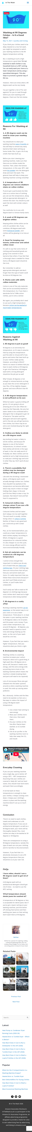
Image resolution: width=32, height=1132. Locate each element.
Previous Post (16, 996)
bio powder (11, 170)
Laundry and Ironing (20, 41)
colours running (20, 519)
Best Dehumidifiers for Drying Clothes (15, 1080)
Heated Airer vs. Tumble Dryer (13, 1076)
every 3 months (21, 144)
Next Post (16, 1002)
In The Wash (10, 3)
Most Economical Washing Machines (15, 1089)
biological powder (13, 231)
